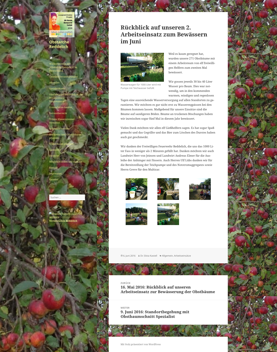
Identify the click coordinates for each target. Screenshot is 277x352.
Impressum (55, 173)
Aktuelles (54, 82)
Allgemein (167, 255)
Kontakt (53, 167)
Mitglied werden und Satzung (65, 161)
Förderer (54, 155)
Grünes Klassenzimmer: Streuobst (62, 121)
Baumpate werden (59, 128)
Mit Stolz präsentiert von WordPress (141, 344)
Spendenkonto (57, 88)
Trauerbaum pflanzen (61, 143)
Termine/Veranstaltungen (63, 76)
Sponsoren (55, 149)
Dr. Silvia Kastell (148, 255)
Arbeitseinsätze (182, 255)
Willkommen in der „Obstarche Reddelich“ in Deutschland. (63, 67)
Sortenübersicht (58, 113)
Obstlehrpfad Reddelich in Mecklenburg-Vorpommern (63, 98)
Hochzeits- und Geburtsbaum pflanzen (65, 136)
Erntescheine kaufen (60, 107)
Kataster (54, 179)
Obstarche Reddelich (59, 44)
